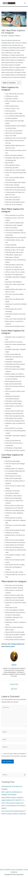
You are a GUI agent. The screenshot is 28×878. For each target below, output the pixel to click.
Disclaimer (20, 869)
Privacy (13, 869)
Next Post (14, 689)
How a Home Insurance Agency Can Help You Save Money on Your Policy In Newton (13, 805)
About (2, 869)
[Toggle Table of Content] (18, 82)
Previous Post (14, 684)
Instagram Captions (14, 35)
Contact (7, 869)
